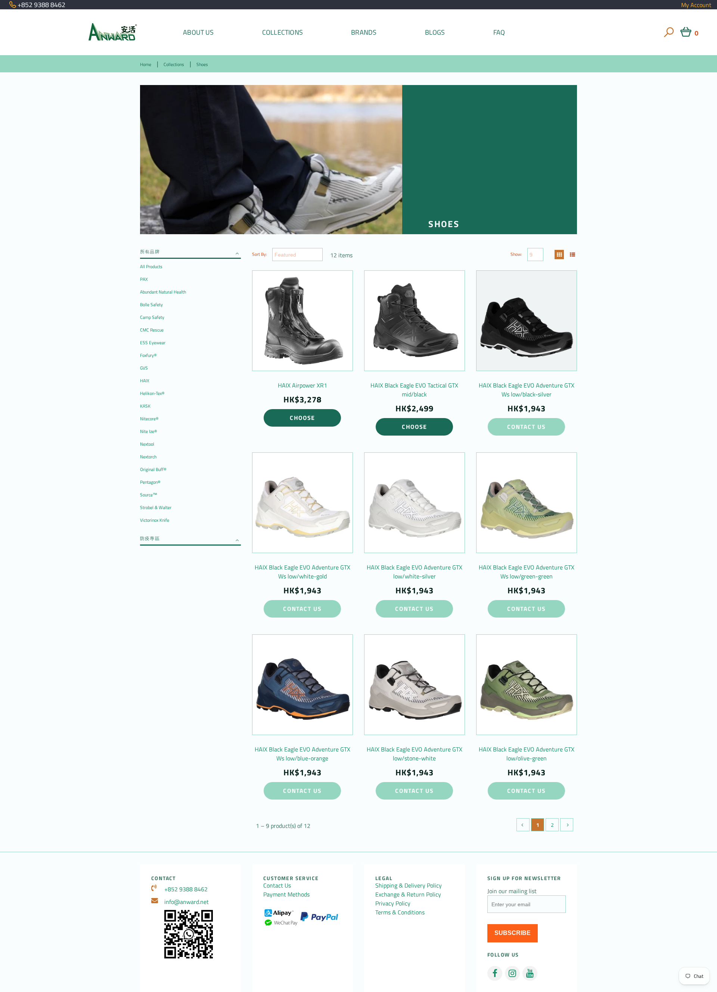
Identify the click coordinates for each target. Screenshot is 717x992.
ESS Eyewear (152, 342)
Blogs (435, 32)
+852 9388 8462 (186, 889)
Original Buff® (153, 469)
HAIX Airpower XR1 (302, 385)
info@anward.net (186, 901)
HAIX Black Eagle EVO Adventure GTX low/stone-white (414, 754)
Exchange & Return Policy (408, 894)
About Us (198, 32)
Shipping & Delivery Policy (408, 885)
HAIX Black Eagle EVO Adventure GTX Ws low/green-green (526, 572)
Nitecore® (149, 418)
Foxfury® (148, 355)
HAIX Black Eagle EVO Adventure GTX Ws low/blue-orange (302, 754)
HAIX (144, 380)
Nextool (147, 444)
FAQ (499, 32)
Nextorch (148, 456)
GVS (144, 367)
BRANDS (363, 32)
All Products (151, 266)
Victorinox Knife (154, 520)
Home (145, 64)
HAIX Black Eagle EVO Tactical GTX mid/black (414, 390)
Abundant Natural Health (163, 291)
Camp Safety (152, 317)
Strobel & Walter (155, 507)
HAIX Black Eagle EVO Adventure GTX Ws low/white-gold (302, 572)
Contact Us (526, 426)
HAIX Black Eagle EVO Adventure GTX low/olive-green (526, 754)
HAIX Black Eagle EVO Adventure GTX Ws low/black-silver (526, 390)
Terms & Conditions (400, 912)
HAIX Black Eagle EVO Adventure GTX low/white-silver (414, 572)
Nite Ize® (148, 431)
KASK (145, 405)
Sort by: (259, 254)
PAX (144, 279)
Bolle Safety (151, 304)
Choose (302, 417)
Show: (516, 254)
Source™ (148, 494)
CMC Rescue (152, 329)
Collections (282, 32)
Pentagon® (150, 482)
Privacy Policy (392, 903)
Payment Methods (286, 894)
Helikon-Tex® (152, 393)
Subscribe (512, 933)
